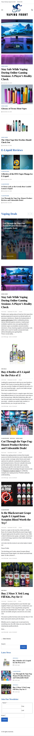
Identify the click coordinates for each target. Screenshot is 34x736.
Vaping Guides (4, 66)
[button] (28, 214)
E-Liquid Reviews (5, 171)
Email (3, 715)
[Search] (32, 10)
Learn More (4, 336)
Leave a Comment (13, 337)
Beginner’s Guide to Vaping (11, 471)
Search (3, 644)
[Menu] (2, 10)
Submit (4, 719)
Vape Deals (4, 368)
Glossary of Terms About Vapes (14, 109)
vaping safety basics (7, 320)
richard (20, 311)
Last (22, 710)
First (22, 706)
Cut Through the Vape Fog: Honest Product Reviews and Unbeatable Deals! (14, 225)
